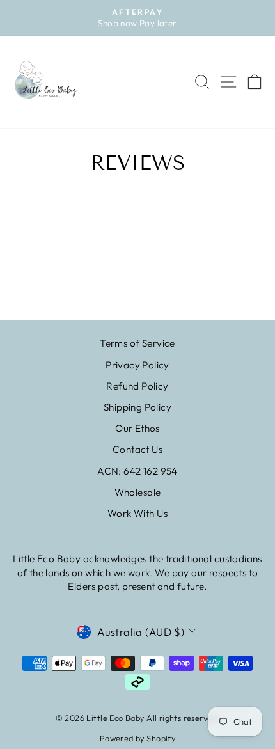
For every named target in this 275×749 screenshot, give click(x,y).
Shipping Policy (137, 407)
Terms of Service (137, 343)
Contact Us (137, 449)
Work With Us (137, 513)
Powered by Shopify (137, 738)
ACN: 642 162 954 (137, 471)
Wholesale (137, 492)
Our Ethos (137, 428)
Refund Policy (137, 386)
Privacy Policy (137, 365)
